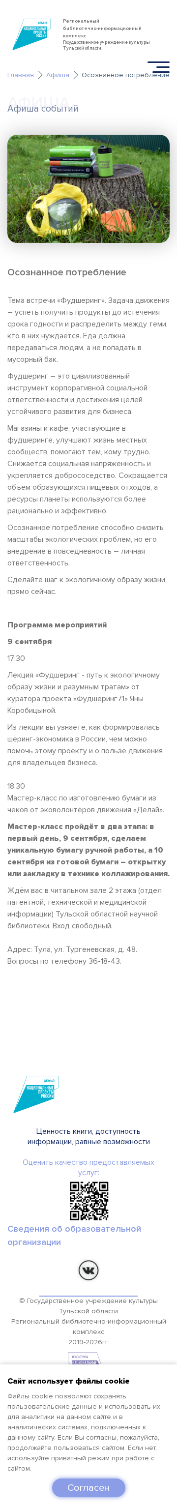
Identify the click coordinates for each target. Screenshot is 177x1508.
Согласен (88, 1488)
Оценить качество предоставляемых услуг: (88, 1167)
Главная (20, 75)
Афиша (57, 75)
